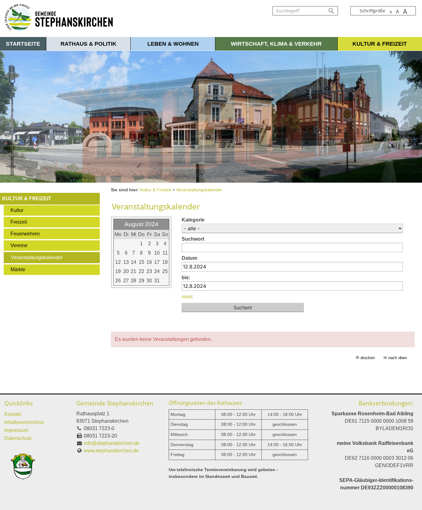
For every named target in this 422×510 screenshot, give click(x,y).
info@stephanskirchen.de (112, 443)
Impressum (16, 430)
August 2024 (141, 224)
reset (187, 296)
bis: (186, 277)
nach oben (397, 357)
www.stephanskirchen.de (111, 450)
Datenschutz (18, 438)
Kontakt (12, 414)
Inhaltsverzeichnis (24, 422)
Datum (189, 258)
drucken (368, 357)
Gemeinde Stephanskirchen (115, 403)
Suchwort (193, 239)
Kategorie (193, 219)
